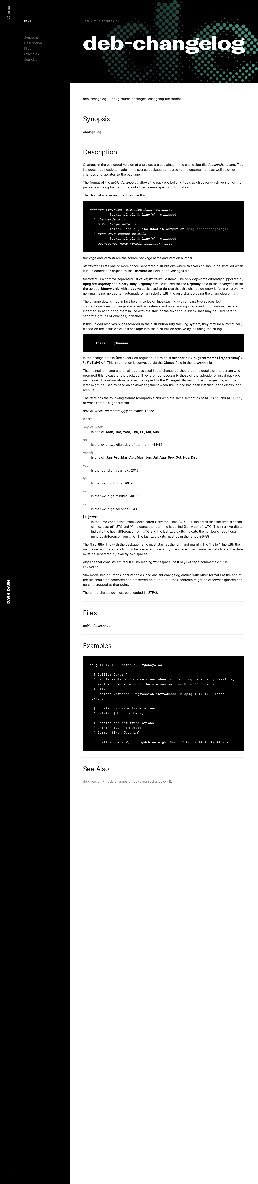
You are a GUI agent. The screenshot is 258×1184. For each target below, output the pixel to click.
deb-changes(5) (119, 781)
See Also (30, 60)
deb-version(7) (94, 781)
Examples (31, 54)
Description (33, 43)
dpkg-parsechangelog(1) (208, 229)
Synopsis (31, 38)
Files (27, 48)
